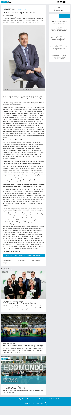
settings (6, 263)
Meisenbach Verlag (15, 399)
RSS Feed (58, 399)
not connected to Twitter (33, 260)
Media (24, 399)
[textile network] (6, 2)
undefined (18, 260)
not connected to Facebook (4, 260)
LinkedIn (52, 399)
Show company (60, 10)
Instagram (45, 399)
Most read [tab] (54, 16)
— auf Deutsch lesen (22, 9)
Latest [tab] (64, 16)
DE (53, 2)
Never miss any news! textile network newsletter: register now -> (23, 255)
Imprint (38, 399)
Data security (31, 399)
